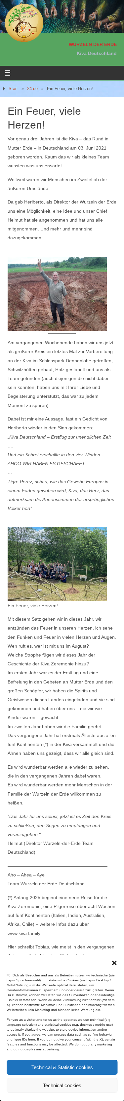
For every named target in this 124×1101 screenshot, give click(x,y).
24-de (32, 88)
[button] (114, 963)
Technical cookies (62, 1085)
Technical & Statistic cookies (62, 1067)
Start (13, 88)
